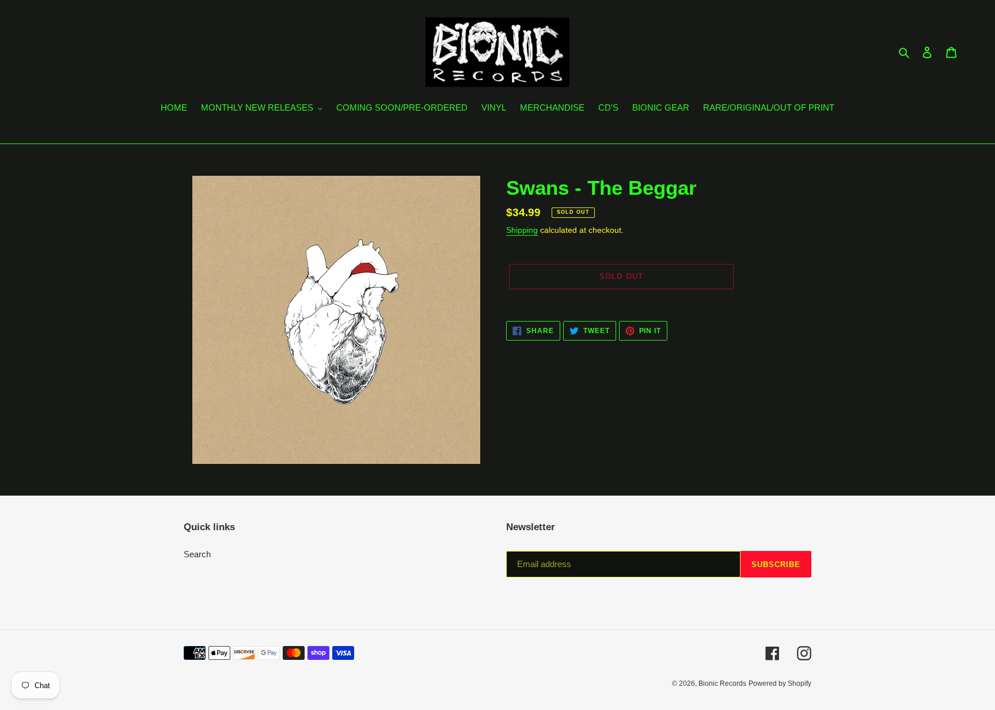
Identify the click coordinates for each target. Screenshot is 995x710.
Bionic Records (722, 683)
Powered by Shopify (780, 683)
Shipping (522, 230)
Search (197, 554)
